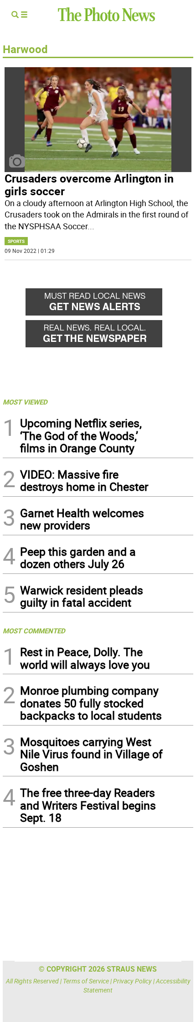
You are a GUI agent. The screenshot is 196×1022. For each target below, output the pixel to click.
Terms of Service (86, 981)
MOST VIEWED (25, 401)
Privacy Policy (132, 981)
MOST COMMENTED (34, 630)
